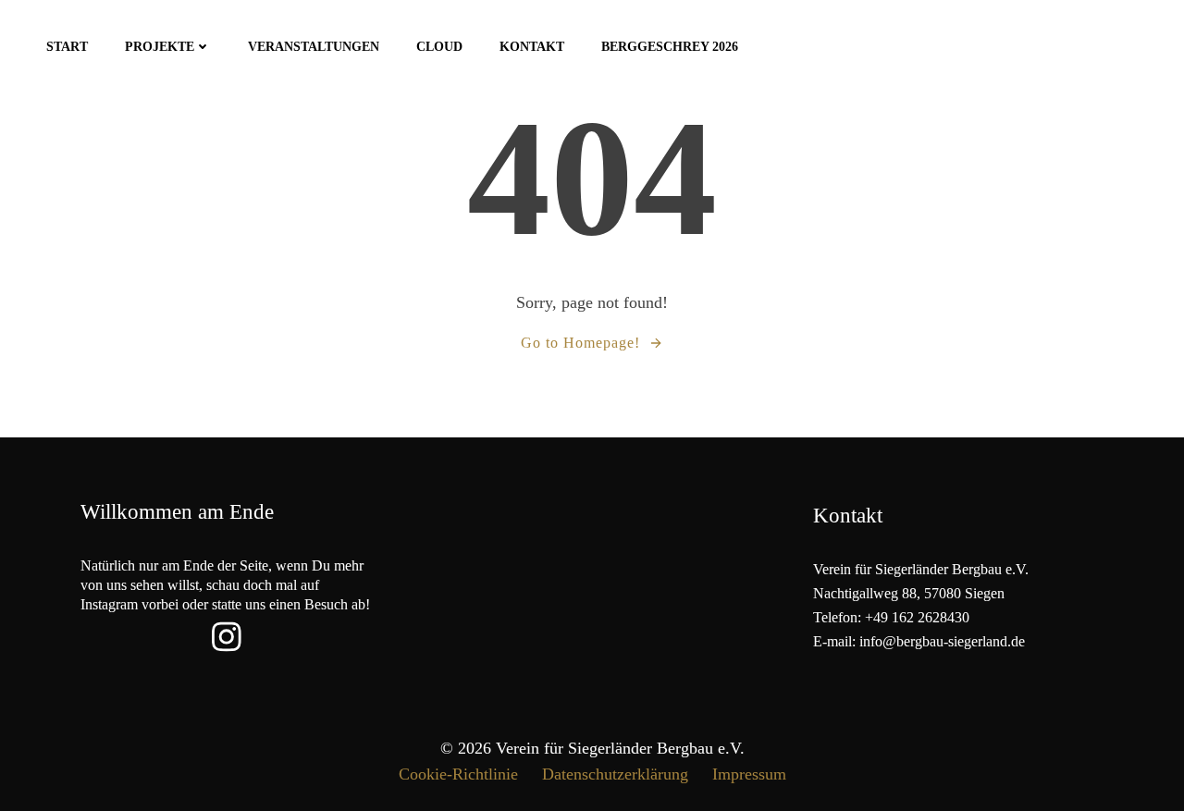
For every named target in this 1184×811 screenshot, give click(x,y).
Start (67, 47)
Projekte (159, 47)
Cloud (439, 47)
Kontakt (532, 47)
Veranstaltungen (313, 47)
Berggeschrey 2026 (669, 47)
